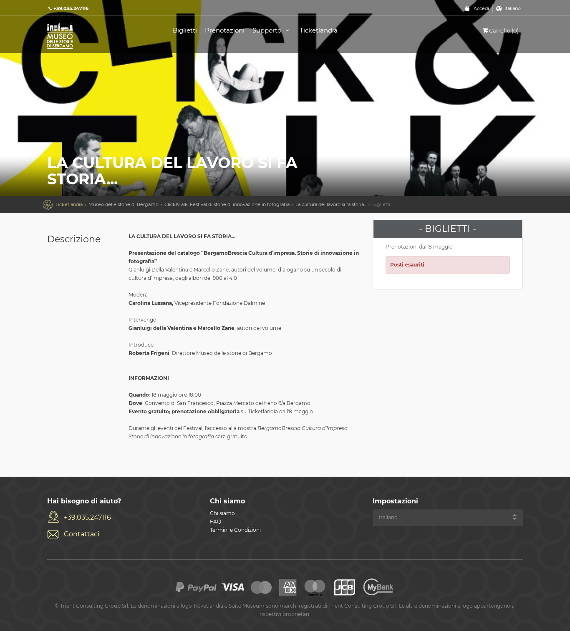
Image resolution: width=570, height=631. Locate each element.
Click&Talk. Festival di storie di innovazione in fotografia (227, 204)
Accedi (481, 8)
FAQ (215, 521)
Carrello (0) (504, 30)
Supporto (267, 30)
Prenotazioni (225, 30)
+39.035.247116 (87, 517)
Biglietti (185, 30)
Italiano (512, 8)
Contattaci (81, 534)
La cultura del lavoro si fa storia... (330, 204)
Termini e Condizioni (235, 530)
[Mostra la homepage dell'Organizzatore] (100, 35)
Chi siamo (222, 513)
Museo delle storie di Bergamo (123, 204)
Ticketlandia (319, 30)
